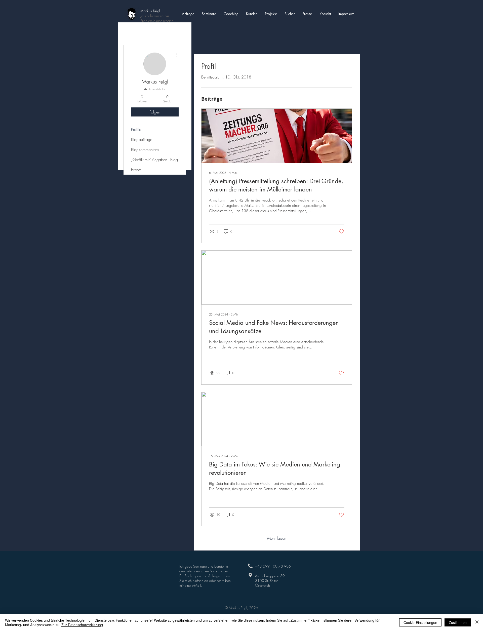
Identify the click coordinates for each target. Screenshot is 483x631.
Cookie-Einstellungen (420, 622)
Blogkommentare (145, 149)
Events (136, 169)
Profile (136, 129)
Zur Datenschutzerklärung (82, 624)
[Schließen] (477, 622)
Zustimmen (458, 622)
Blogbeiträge (141, 139)
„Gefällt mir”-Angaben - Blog (154, 159)
